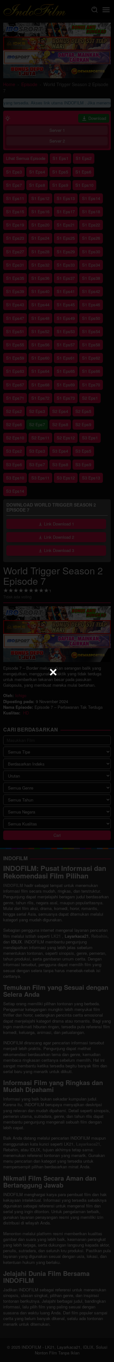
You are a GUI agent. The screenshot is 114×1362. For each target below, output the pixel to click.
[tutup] (53, 672)
